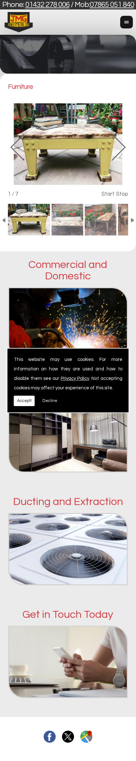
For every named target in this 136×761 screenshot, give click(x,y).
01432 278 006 (47, 5)
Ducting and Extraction (68, 501)
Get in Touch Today (67, 614)
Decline (49, 401)
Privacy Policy (75, 378)
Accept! (24, 401)
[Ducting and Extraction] (68, 587)
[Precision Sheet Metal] (68, 474)
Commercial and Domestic (67, 270)
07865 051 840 (112, 5)
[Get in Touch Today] (68, 700)
